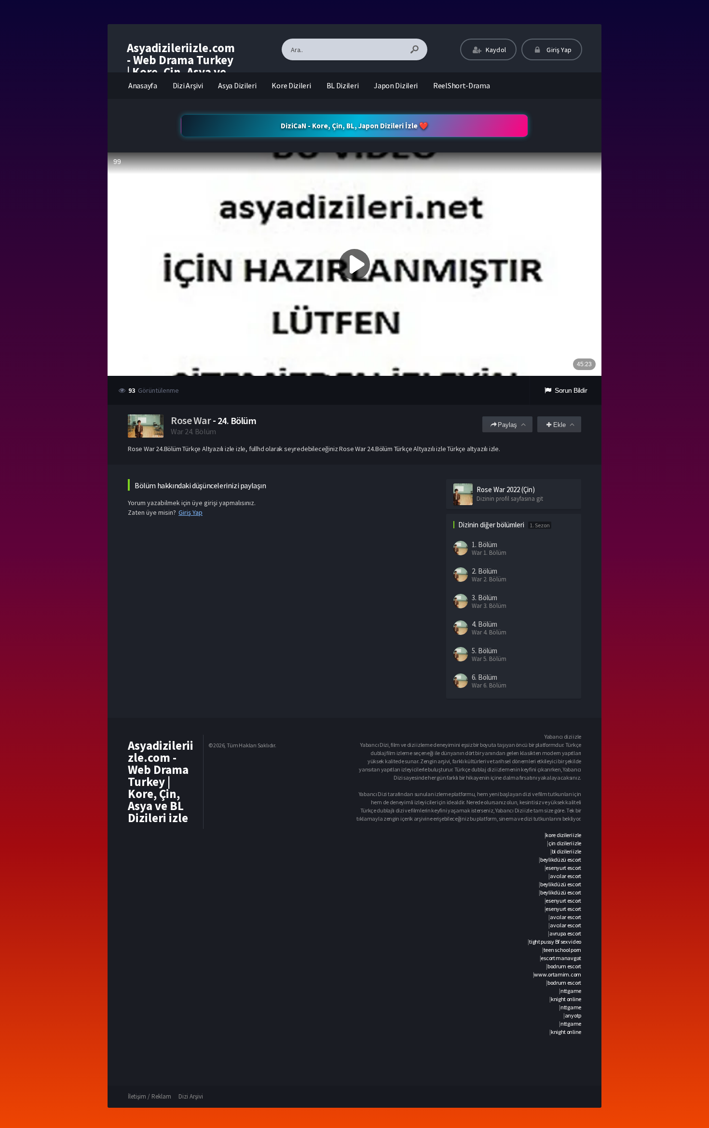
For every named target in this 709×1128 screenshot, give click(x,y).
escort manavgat (561, 958)
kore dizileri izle (563, 835)
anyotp (573, 1015)
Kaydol (495, 49)
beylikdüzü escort (560, 859)
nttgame (570, 990)
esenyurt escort (563, 867)
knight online (566, 999)
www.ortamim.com (557, 974)
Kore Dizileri (291, 85)
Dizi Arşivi (188, 85)
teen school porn (562, 949)
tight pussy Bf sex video (555, 941)
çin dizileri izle (564, 843)
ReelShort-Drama (461, 85)
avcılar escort (565, 876)
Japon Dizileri (396, 85)
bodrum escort (564, 966)
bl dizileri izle (566, 851)
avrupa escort (565, 933)
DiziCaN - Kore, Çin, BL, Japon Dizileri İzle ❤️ (354, 125)
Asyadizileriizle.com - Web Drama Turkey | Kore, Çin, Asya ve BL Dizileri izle (181, 66)
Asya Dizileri (237, 85)
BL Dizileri (343, 85)
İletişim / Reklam (149, 1096)
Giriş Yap (558, 49)
